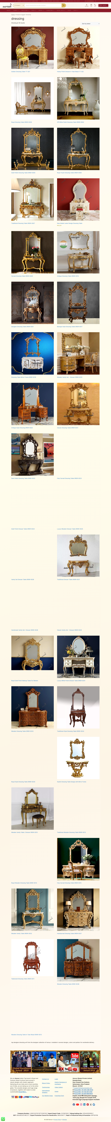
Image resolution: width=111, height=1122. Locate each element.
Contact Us (45, 1079)
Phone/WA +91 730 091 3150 (83, 1092)
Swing (41, 10)
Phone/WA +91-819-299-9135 (83, 1090)
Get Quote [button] (103, 5)
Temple (16, 10)
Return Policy (46, 1083)
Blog (76, 10)
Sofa (34, 10)
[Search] (64, 5)
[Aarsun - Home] (7, 5)
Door (69, 10)
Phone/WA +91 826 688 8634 (83, 1093)
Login (56, 1079)
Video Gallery (59, 1087)
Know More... (23, 1092)
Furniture (50, 10)
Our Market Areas (47, 1095)
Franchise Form (59, 1095)
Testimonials (46, 1087)
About (9, 10)
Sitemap (64, 1119)
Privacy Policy (57, 1119)
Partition (25, 10)
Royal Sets (61, 10)
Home (13, 14)
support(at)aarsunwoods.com (83, 1088)
